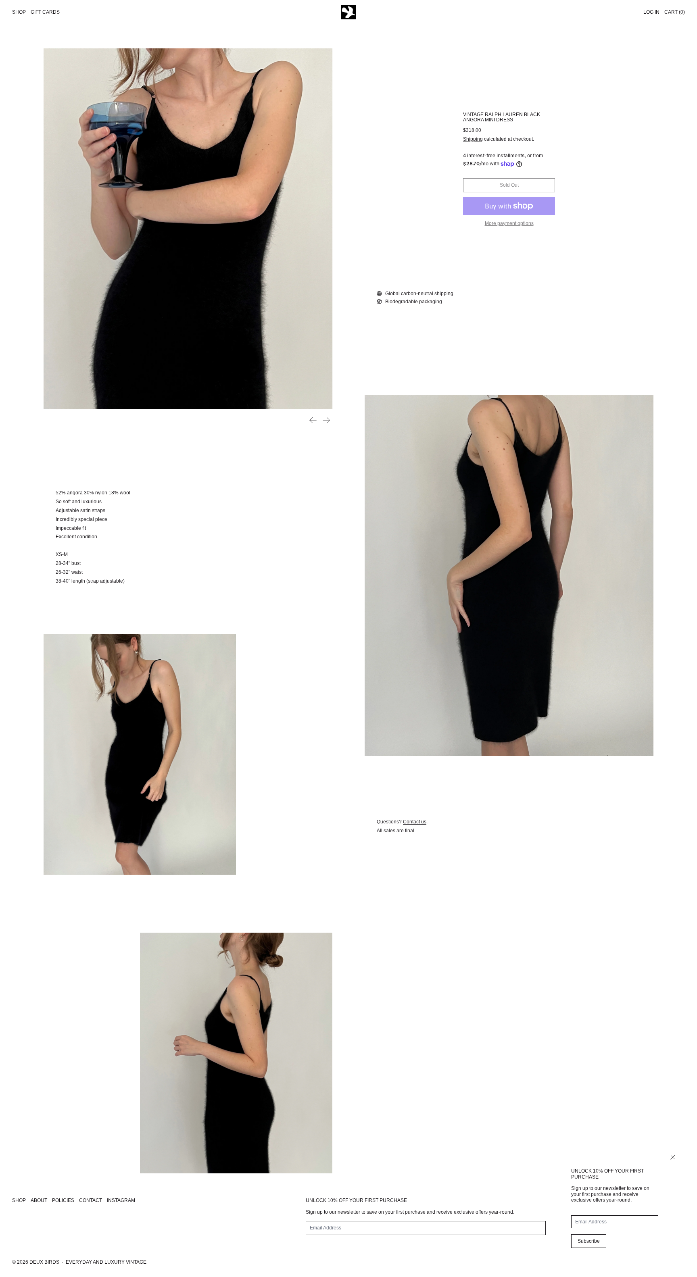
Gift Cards (45, 12)
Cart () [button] (674, 12)
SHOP (19, 1200)
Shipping (473, 139)
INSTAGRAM (121, 1200)
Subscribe (589, 1241)
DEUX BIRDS (44, 1262)
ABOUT (39, 1200)
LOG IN (651, 12)
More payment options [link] (509, 223)
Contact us (414, 822)
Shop (19, 12)
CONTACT (90, 1200)
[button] (188, 228)
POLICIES (63, 1200)
